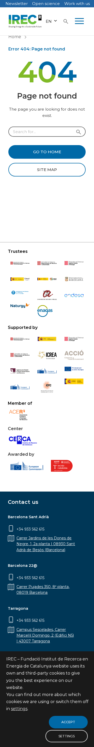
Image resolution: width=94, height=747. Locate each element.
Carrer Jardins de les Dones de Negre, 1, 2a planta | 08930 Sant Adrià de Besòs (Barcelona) (45, 544)
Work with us (77, 3)
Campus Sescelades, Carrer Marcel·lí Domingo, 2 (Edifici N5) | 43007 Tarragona (45, 635)
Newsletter (16, 3)
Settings (66, 736)
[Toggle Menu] (79, 21)
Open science (46, 3)
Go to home (47, 151)
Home (14, 36)
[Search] (66, 21)
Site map (47, 169)
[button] (51, 21)
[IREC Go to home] (25, 21)
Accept (68, 722)
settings (19, 708)
